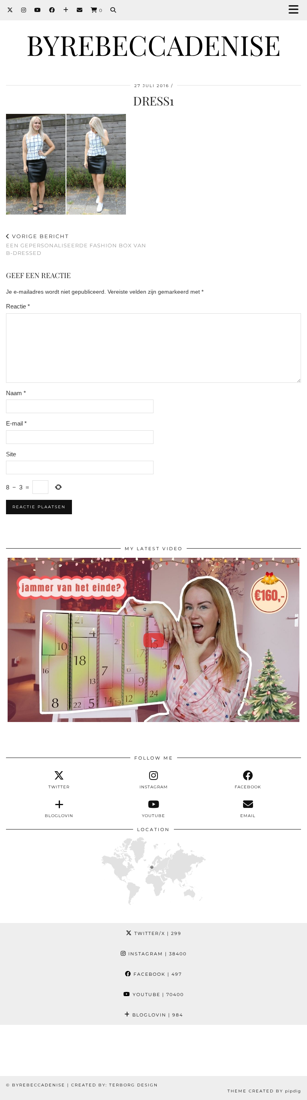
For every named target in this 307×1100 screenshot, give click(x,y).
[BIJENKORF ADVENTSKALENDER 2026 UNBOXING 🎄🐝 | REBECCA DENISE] (154, 640)
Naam (16, 393)
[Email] (80, 10)
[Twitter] (10, 10)
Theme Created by (264, 1091)
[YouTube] (37, 10)
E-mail (16, 423)
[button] (296, 10)
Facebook (157, 974)
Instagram (156, 954)
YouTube (157, 994)
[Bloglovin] (66, 10)
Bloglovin (156, 1015)
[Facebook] (52, 10)
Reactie (18, 306)
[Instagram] (23, 10)
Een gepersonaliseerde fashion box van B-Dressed (76, 244)
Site (11, 454)
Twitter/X (156, 933)
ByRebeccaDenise (153, 44)
